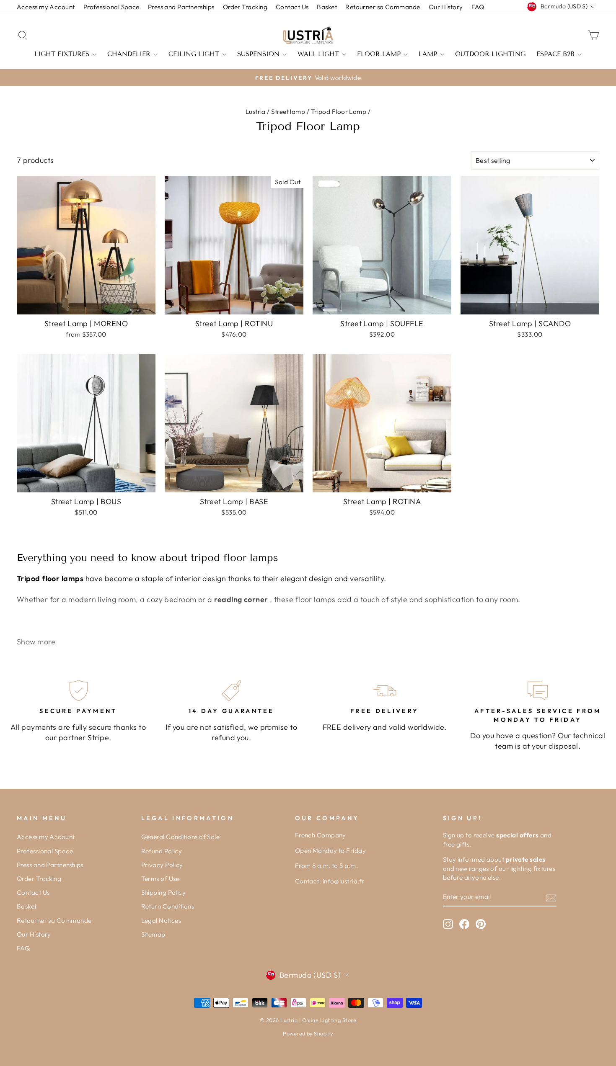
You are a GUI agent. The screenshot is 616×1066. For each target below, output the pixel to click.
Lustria (256, 112)
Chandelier (128, 54)
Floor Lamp (379, 54)
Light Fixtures (61, 54)
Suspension (258, 54)
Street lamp (288, 112)
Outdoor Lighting (490, 54)
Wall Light (318, 54)
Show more (36, 641)
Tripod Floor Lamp (339, 112)
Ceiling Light (193, 54)
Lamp (428, 54)
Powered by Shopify (308, 1033)
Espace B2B (555, 54)
